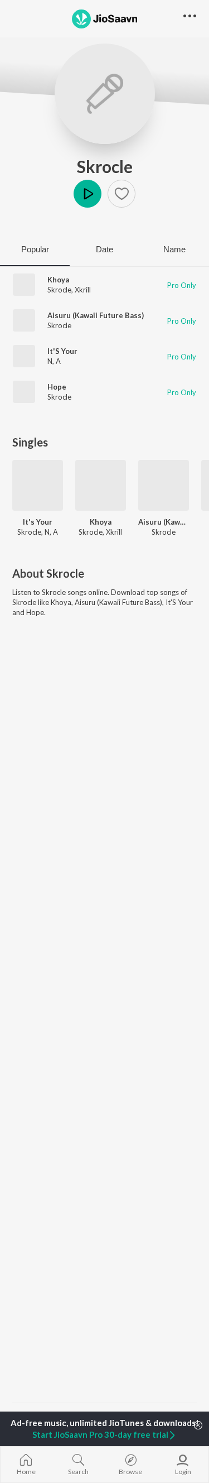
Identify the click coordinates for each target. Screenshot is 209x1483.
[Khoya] (100, 485)
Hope (56, 386)
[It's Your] (37, 485)
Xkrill (83, 289)
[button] (121, 194)
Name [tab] (174, 249)
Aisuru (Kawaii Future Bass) (95, 315)
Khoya (58, 279)
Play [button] (87, 194)
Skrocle (105, 166)
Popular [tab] (35, 249)
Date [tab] (104, 249)
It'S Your (62, 351)
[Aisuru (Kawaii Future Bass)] (163, 485)
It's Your (37, 521)
